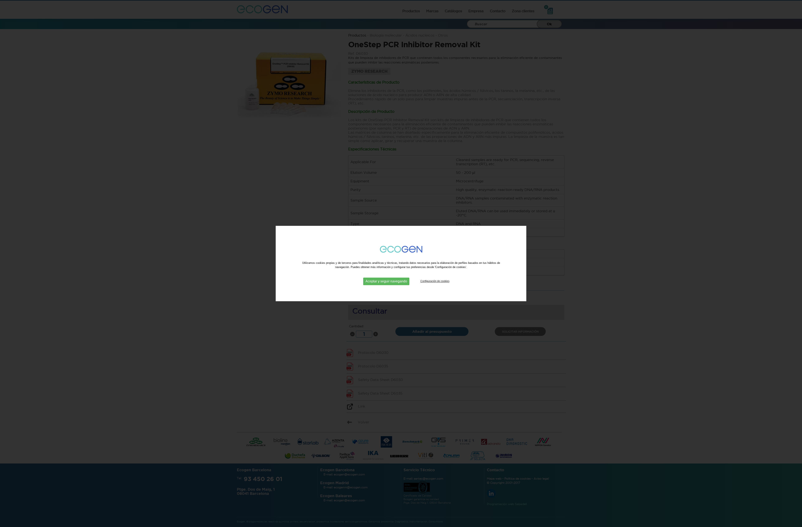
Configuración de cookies (434, 281)
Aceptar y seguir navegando (386, 281)
